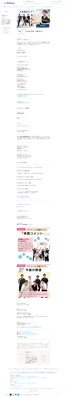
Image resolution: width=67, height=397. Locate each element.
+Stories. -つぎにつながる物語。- (13, 6)
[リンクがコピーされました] (21, 395)
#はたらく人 (19, 348)
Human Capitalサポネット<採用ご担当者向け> (47, 388)
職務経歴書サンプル (18, 376)
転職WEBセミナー (45, 377)
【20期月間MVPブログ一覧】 (22, 96)
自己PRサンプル (25, 376)
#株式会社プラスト (28, 344)
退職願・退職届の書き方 (14, 377)
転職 (11, 380)
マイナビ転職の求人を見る (6, 27)
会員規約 (12, 388)
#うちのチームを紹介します (39, 347)
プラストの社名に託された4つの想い (23, 197)
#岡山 (23, 343)
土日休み (15, 385)
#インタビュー (38, 346)
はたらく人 (19, 29)
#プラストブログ (39, 344)
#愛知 (20, 343)
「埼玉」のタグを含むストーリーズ (32, 6)
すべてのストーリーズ (22, 6)
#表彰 (18, 346)
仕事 (25, 377)
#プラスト (34, 344)
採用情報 (32, 327)
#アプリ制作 (19, 344)
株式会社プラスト (5, 15)
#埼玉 (18, 343)
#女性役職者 (31, 347)
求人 (13, 380)
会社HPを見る (6, 30)
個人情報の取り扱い (17, 388)
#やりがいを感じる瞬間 (31, 346)
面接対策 (28, 377)
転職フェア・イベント (39, 377)
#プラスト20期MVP (22, 346)
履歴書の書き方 (13, 376)
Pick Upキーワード (18, 380)
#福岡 (25, 343)
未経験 (11, 385)
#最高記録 (18, 347)
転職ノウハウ (32, 377)
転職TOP (5, 6)
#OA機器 (23, 344)
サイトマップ (23, 388)
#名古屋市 (33, 343)
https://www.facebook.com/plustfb (28, 333)
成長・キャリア (24, 29)
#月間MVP (47, 344)
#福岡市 (40, 343)
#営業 (42, 346)
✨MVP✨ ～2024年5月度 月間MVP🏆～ (46, 6)
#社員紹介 (45, 346)
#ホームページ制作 (45, 343)
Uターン (37, 376)
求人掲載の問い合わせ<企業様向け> (35, 388)
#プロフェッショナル (24, 347)
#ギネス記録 (46, 347)
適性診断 (33, 376)
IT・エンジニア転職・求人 (14, 383)
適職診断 (22, 377)
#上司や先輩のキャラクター (26, 348)
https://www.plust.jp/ (27, 331)
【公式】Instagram (6, 32)
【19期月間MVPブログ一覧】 (22, 95)
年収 (19, 377)
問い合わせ (27, 388)
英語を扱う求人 (19, 385)
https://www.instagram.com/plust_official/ (30, 334)
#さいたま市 (29, 343)
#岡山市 (37, 343)
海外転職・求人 (34, 383)
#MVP (44, 344)
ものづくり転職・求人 (22, 383)
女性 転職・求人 (28, 383)
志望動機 (29, 376)
